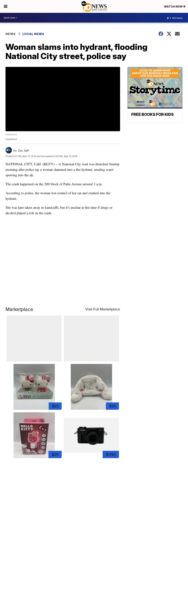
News (11, 34)
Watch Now (173, 6)
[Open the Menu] (5, 6)
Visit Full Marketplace (102, 309)
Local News (33, 34)
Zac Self (23, 150)
